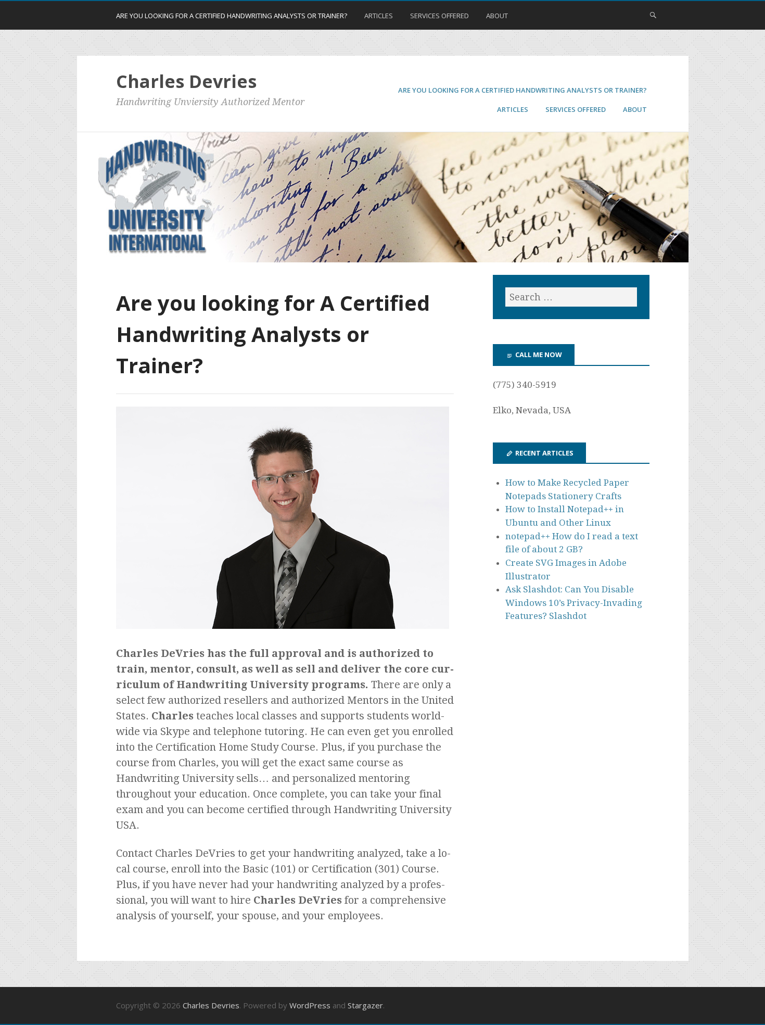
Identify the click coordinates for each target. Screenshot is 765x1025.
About (497, 15)
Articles (378, 15)
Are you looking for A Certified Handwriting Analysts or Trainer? (231, 15)
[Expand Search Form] (653, 14)
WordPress (309, 1005)
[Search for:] (570, 297)
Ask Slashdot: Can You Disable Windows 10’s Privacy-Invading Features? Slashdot (573, 602)
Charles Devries (186, 81)
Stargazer (365, 1005)
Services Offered (439, 15)
